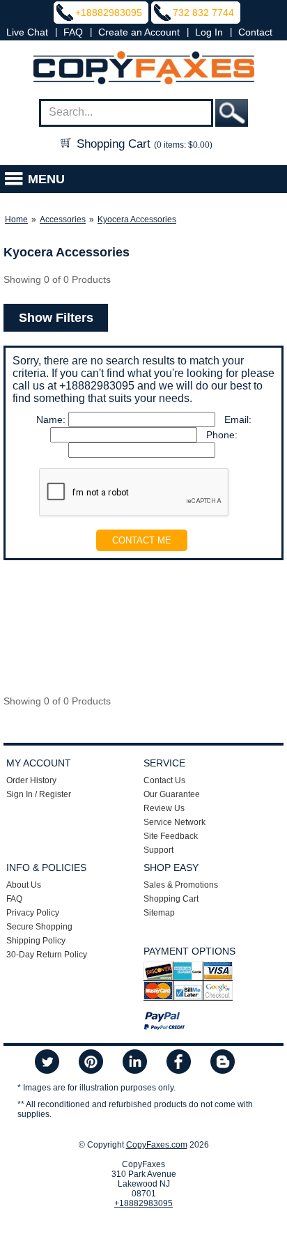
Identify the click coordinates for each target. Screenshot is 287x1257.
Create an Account (139, 32)
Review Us (164, 808)
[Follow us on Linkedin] (135, 1062)
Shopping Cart (142, 144)
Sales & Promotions (181, 885)
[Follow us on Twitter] (47, 1062)
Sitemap (159, 913)
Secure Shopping (39, 927)
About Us (23, 885)
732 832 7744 (203, 12)
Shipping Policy (35, 941)
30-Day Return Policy (46, 954)
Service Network (174, 822)
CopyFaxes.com (156, 1145)
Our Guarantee (172, 794)
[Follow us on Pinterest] (91, 1062)
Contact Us (164, 780)
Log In (209, 32)
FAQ (73, 32)
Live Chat (27, 32)
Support (158, 850)
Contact (255, 32)
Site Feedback (171, 836)
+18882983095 (108, 12)
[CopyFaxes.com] (143, 68)
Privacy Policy (32, 913)
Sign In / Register (38, 794)
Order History (31, 780)
